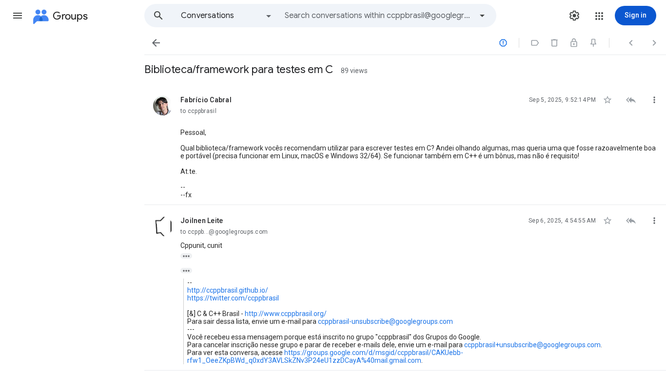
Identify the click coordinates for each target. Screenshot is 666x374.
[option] (226, 15)
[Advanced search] (482, 15)
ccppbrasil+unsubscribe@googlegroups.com (532, 345)
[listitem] (405, 144)
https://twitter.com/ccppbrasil (233, 298)
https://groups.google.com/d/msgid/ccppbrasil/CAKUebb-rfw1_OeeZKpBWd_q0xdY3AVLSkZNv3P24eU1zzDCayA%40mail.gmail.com (325, 356)
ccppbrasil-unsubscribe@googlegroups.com (385, 321)
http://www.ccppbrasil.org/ (286, 314)
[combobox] (378, 15)
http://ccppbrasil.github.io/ (227, 290)
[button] (17, 15)
